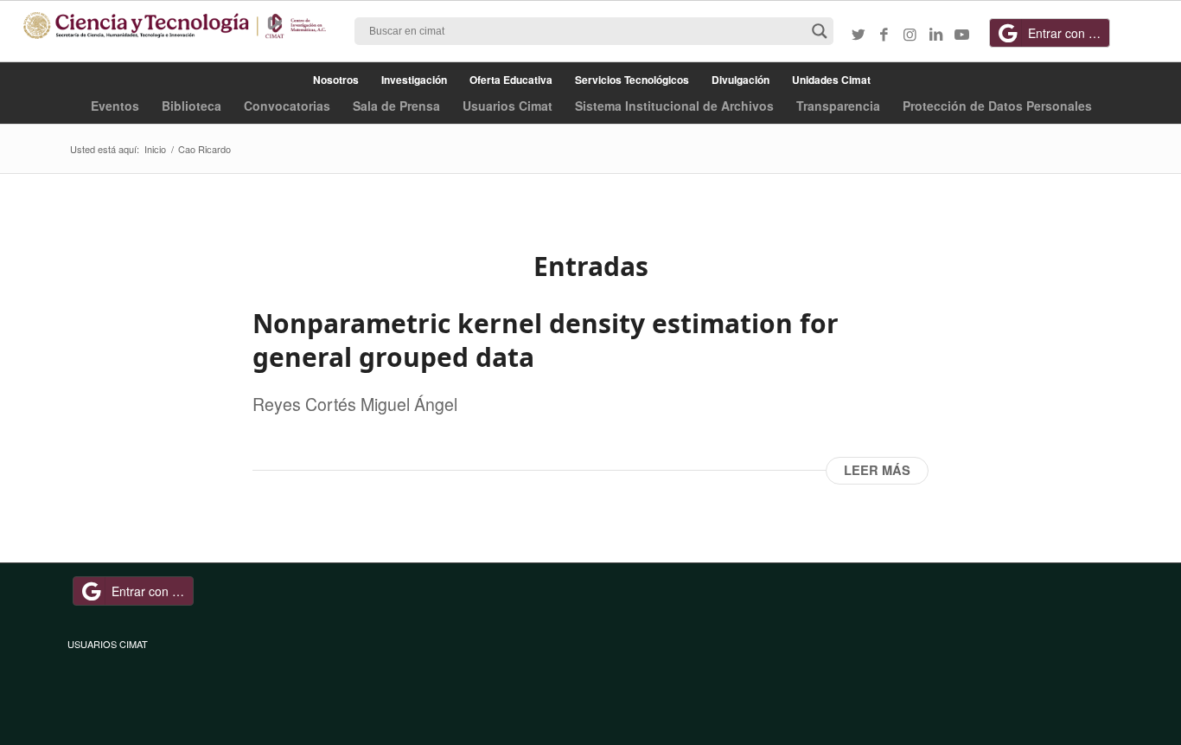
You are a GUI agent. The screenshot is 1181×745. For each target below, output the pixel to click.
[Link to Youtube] (962, 34)
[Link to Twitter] (858, 34)
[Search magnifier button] (820, 31)
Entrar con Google (1069, 33)
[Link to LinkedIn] (936, 34)
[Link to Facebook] (884, 34)
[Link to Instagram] (910, 34)
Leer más (877, 470)
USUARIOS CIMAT (107, 644)
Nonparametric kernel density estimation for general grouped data (545, 340)
